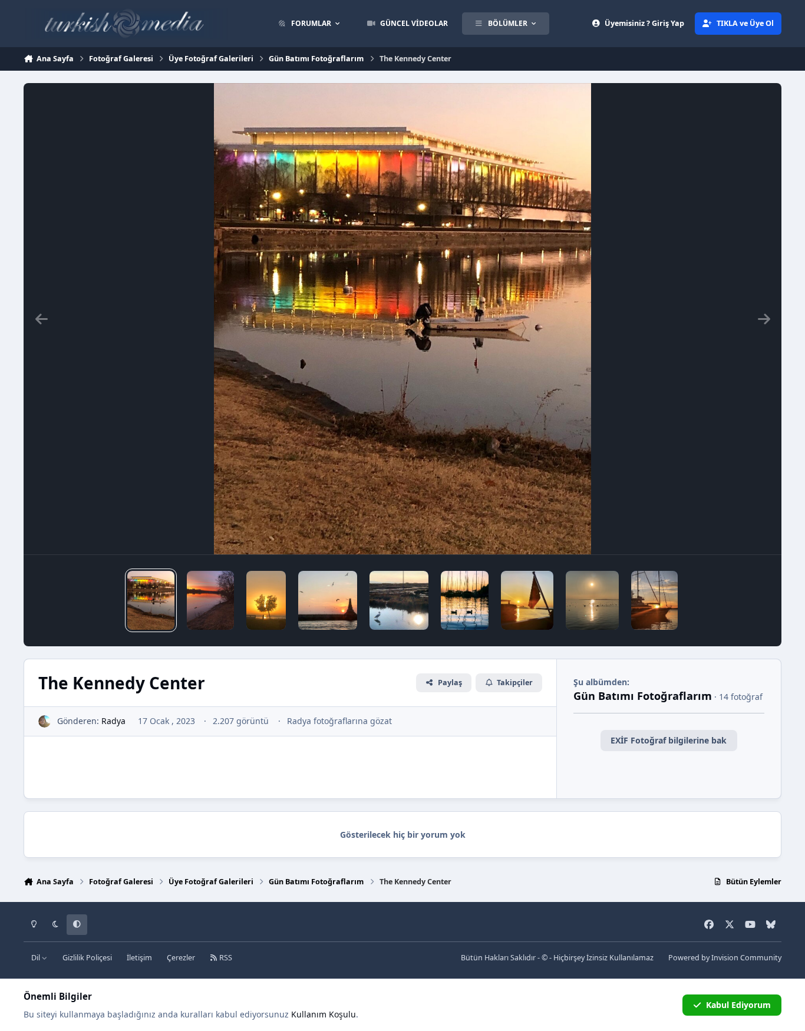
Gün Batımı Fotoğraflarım (642, 696)
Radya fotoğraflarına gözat (339, 720)
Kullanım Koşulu (323, 1014)
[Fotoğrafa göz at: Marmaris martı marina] (464, 600)
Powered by (724, 958)
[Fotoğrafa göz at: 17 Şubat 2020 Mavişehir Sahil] (592, 600)
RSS (224, 958)
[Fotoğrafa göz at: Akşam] (398, 600)
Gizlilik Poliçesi (87, 958)
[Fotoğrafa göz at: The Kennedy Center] (150, 600)
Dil (36, 958)
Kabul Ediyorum (738, 1004)
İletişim (139, 958)
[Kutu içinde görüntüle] (402, 318)
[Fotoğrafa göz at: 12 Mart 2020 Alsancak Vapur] (527, 600)
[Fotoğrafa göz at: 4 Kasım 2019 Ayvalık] (654, 600)
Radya (113, 720)
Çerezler (181, 958)
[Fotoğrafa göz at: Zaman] (327, 600)
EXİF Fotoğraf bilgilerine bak (669, 740)
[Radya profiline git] (44, 721)
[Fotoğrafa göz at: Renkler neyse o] (210, 600)
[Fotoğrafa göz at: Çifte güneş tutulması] (266, 600)
